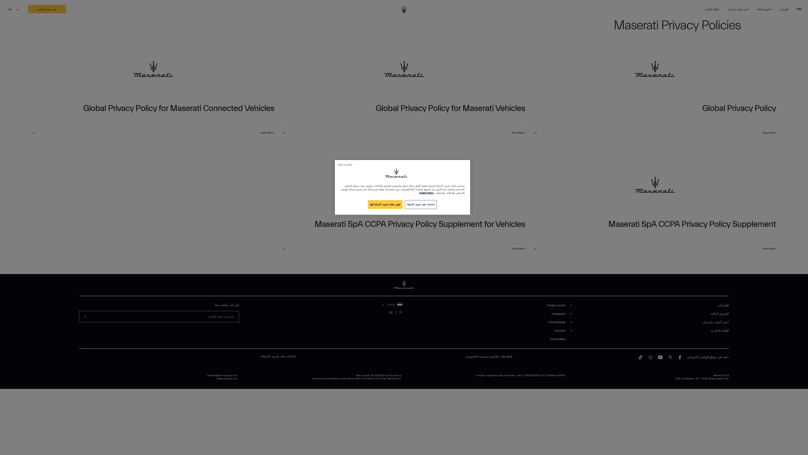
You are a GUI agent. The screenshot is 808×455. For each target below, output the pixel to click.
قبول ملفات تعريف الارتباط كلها (385, 204)
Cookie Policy (426, 193)
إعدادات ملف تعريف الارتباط (421, 204)
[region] (402, 187)
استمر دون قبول (344, 164)
